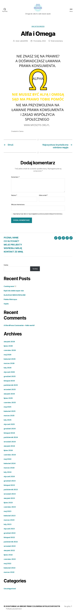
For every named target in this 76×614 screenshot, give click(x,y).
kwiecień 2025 (9, 411)
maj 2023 (7, 511)
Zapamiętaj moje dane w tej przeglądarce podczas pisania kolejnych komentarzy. (37, 214)
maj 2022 (7, 563)
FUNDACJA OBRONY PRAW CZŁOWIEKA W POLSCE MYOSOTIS (35, 606)
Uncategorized (38, 26)
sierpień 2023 (9, 498)
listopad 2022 (9, 537)
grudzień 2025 (10, 376)
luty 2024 (7, 472)
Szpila (6, 304)
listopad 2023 (9, 485)
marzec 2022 (9, 572)
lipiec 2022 (8, 555)
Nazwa (14, 195)
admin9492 (24, 41)
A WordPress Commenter (14, 325)
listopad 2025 (9, 381)
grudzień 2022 (9, 533)
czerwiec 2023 (10, 507)
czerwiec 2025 (10, 402)
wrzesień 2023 (10, 494)
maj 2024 (7, 459)
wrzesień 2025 (10, 389)
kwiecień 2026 (9, 359)
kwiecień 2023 (9, 516)
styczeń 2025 (9, 424)
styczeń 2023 (9, 529)
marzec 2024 (9, 468)
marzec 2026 (9, 363)
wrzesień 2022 (10, 546)
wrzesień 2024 (10, 442)
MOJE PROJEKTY (13, 244)
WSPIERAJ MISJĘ (13, 248)
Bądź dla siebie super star (14, 291)
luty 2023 (7, 524)
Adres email (43, 195)
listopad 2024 (9, 433)
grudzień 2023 (10, 481)
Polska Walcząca (10, 299)
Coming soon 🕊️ (10, 286)
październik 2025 (11, 385)
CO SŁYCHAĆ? (11, 241)
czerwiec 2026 (10, 350)
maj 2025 (7, 407)
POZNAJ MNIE (11, 237)
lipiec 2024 (8, 450)
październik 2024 (11, 437)
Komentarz (15, 177)
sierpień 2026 (9, 342)
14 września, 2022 (39, 41)
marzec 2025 (9, 416)
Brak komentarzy (57, 41)
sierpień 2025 (9, 394)
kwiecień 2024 (9, 463)
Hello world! (30, 325)
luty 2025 (7, 420)
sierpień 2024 (9, 446)
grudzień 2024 (10, 429)
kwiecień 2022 (9, 568)
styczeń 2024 (9, 476)
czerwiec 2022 (10, 559)
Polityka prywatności (14, 609)
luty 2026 (7, 368)
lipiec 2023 (8, 503)
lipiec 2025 (8, 398)
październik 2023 (11, 489)
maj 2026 (7, 355)
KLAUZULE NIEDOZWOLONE (15, 295)
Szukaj (6, 265)
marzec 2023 (9, 520)
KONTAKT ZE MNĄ (13, 251)
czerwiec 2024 (10, 455)
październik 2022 (11, 542)
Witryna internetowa (17, 204)
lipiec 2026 (8, 346)
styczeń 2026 (9, 372)
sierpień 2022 (9, 550)
